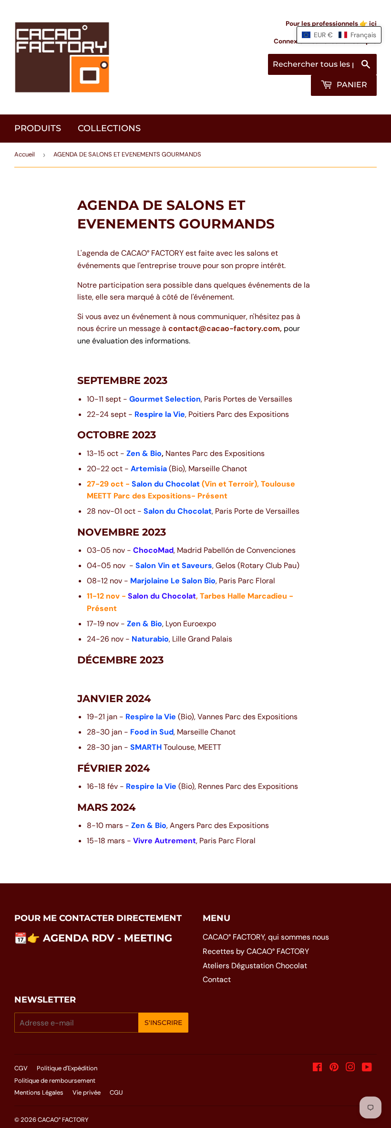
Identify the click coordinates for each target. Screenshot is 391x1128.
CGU (116, 1092)
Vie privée (86, 1092)
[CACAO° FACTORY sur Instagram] (350, 1068)
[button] (339, 35)
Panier (351, 84)
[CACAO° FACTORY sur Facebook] (317, 1068)
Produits (37, 128)
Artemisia (149, 469)
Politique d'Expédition (67, 1068)
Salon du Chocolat (166, 484)
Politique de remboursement (54, 1080)
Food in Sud (152, 732)
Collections (109, 128)
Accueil (24, 154)
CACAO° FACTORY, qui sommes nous (266, 937)
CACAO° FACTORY (63, 1120)
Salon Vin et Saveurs (173, 565)
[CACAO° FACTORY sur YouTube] (367, 1068)
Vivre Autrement (164, 841)
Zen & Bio (144, 453)
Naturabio (150, 639)
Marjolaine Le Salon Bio (173, 581)
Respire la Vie (159, 414)
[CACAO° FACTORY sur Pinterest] (334, 1068)
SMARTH (147, 747)
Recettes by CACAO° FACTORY (256, 951)
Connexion (290, 41)
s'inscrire (163, 1022)
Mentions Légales (38, 1092)
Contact (217, 979)
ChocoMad (153, 550)
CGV (21, 1068)
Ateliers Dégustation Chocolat (255, 966)
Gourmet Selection (165, 399)
